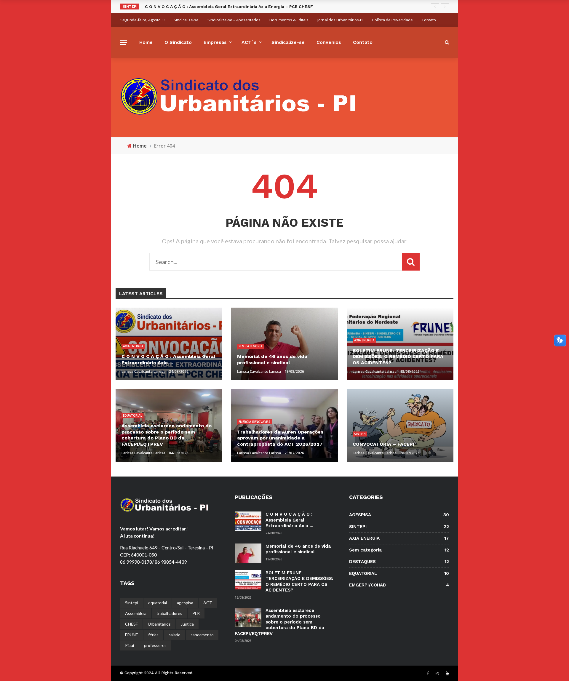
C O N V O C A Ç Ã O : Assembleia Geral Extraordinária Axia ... (289, 519)
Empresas (215, 42)
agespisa (185, 602)
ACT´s (249, 42)
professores (155, 645)
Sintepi (131, 602)
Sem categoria (251, 346)
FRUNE (131, 634)
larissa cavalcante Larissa (143, 371)
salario (174, 634)
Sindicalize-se (186, 20)
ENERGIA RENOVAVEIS (254, 422)
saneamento (202, 634)
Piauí (129, 645)
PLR (196, 613)
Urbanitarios (159, 623)
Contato (429, 20)
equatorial (157, 602)
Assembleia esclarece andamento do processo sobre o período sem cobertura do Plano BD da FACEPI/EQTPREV (279, 622)
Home (146, 42)
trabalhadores (169, 613)
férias (153, 634)
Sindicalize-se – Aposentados (233, 20)
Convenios (329, 42)
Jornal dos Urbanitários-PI (340, 20)
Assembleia (135, 613)
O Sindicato (178, 42)
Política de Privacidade (392, 20)
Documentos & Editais (289, 20)
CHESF (131, 623)
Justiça (187, 623)
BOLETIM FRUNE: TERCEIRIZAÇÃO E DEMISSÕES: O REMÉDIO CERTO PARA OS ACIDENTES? (299, 581)
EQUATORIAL (132, 415)
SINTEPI (360, 434)
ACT (207, 602)
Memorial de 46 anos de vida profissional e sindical (298, 549)
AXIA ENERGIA (133, 346)
